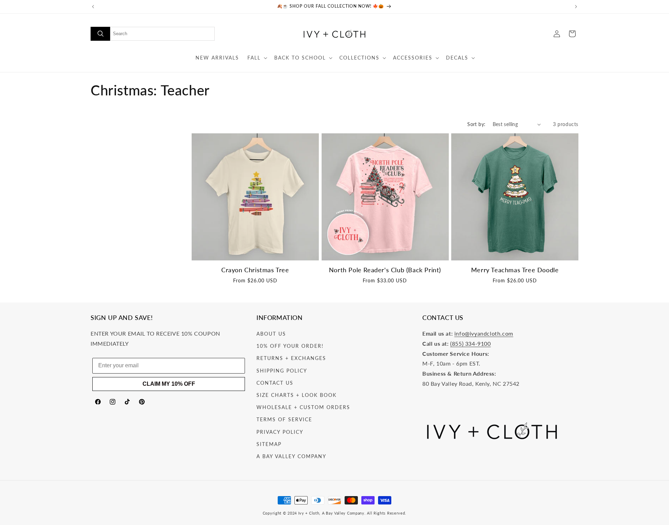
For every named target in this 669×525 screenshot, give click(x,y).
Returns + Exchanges (291, 358)
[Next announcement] (576, 6)
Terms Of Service (284, 420)
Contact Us (274, 383)
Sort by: (476, 124)
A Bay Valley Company (291, 456)
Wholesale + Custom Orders (303, 407)
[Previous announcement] (93, 6)
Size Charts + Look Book (296, 395)
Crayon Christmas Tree (255, 270)
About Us (271, 334)
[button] (256, 57)
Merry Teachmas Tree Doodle (515, 270)
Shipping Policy (281, 371)
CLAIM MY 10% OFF (169, 384)
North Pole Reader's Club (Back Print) (385, 270)
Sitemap (269, 444)
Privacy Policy (279, 432)
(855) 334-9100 (470, 343)
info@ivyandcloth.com (483, 333)
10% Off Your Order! (290, 346)
